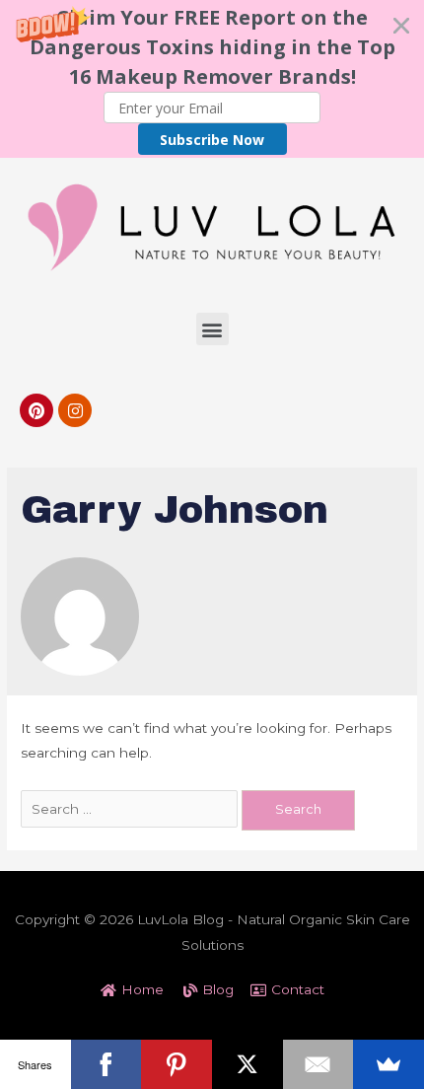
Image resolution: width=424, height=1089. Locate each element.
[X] (247, 1064)
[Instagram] (75, 410)
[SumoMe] (388, 1064)
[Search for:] (131, 809)
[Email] (318, 1064)
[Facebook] (106, 1064)
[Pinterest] (36, 410)
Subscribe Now (212, 139)
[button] (212, 79)
